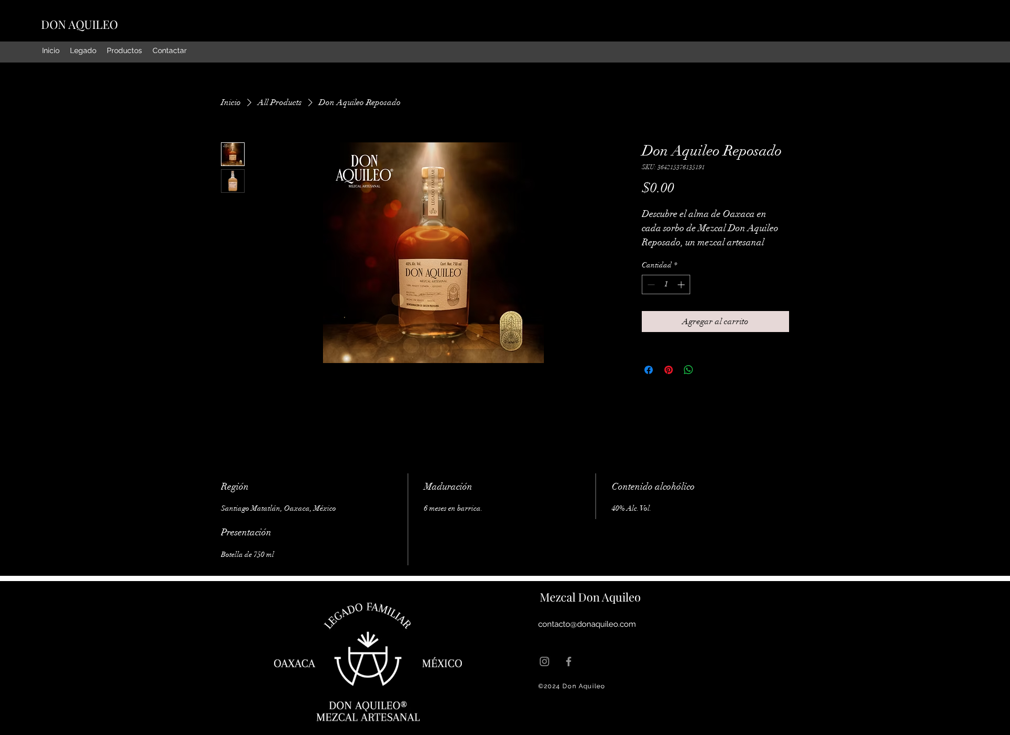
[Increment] (682, 284)
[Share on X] (708, 370)
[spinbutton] (665, 284)
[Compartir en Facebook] (648, 370)
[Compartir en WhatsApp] (688, 370)
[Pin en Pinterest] (668, 370)
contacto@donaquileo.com (587, 624)
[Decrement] (649, 284)
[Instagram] (544, 661)
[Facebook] (568, 661)
